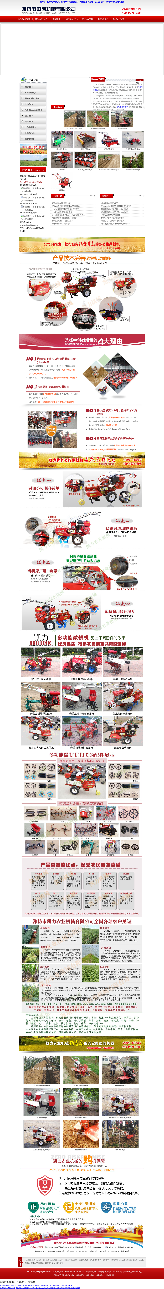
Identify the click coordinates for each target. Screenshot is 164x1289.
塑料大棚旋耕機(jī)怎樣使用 (61, 224)
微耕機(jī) (73, 24)
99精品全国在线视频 (73, 1288)
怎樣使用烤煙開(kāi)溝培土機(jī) (62, 221)
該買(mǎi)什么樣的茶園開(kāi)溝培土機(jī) (66, 206)
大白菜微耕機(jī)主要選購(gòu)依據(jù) (65, 218)
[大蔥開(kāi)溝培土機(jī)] (75, 127)
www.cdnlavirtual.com (29, 225)
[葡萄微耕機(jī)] (120, 1148)
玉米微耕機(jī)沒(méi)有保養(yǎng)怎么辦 (114, 212)
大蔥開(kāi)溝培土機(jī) (74, 128)
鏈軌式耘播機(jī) (61, 149)
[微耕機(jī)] (62, 188)
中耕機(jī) (73, 41)
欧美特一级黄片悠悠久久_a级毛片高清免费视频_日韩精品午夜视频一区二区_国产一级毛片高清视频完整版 (82, 2)
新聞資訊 (56, 19)
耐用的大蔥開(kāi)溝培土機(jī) (111, 215)
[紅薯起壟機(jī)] (109, 147)
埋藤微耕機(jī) (72, 73)
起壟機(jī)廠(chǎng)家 (118, 1260)
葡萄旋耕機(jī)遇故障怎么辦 (61, 203)
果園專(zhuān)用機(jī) (72, 46)
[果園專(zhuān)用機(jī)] (133, 147)
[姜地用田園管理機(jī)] (133, 168)
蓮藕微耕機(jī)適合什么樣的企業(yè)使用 (114, 209)
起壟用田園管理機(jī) (98, 128)
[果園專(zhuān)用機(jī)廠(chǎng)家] (120, 1116)
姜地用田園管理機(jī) (133, 170)
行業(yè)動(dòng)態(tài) (58, 24)
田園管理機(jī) (72, 30)
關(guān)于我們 (41, 19)
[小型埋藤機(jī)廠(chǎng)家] (41, 1148)
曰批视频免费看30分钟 (58, 1288)
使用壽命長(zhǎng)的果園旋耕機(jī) (112, 218)
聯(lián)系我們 (118, 19)
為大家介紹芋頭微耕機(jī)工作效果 (112, 221)
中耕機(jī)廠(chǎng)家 (85, 170)
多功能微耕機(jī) (122, 107)
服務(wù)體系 (103, 19)
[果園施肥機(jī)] (41, 1116)
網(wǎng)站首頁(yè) (26, 19)
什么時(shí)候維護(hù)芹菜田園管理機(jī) (65, 209)
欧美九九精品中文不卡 (23, 1288)
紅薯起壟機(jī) (109, 149)
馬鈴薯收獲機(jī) (131, 1260)
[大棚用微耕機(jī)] (122, 127)
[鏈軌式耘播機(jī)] (62, 147)
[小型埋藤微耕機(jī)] (81, 1148)
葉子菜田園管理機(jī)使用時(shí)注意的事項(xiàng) (68, 215)
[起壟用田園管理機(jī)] (98, 127)
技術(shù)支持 (58, 30)
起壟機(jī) (73, 57)
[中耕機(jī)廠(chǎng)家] (85, 168)
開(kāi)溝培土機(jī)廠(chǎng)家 (109, 170)
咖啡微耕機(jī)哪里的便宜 (109, 203)
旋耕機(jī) (73, 51)
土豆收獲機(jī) (72, 62)
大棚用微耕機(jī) (121, 128)
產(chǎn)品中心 (72, 19)
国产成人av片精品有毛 (7, 1288)
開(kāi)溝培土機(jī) (72, 35)
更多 (139, 80)
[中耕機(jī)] (62, 168)
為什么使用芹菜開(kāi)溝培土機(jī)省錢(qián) (115, 224)
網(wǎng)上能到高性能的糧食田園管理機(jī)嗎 (116, 206)
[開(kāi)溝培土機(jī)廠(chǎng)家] (109, 168)
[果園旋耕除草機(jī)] (81, 1116)
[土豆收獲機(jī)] (85, 147)
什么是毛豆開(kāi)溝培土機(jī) (62, 212)
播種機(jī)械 (73, 68)
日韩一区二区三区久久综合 (40, 1288)
